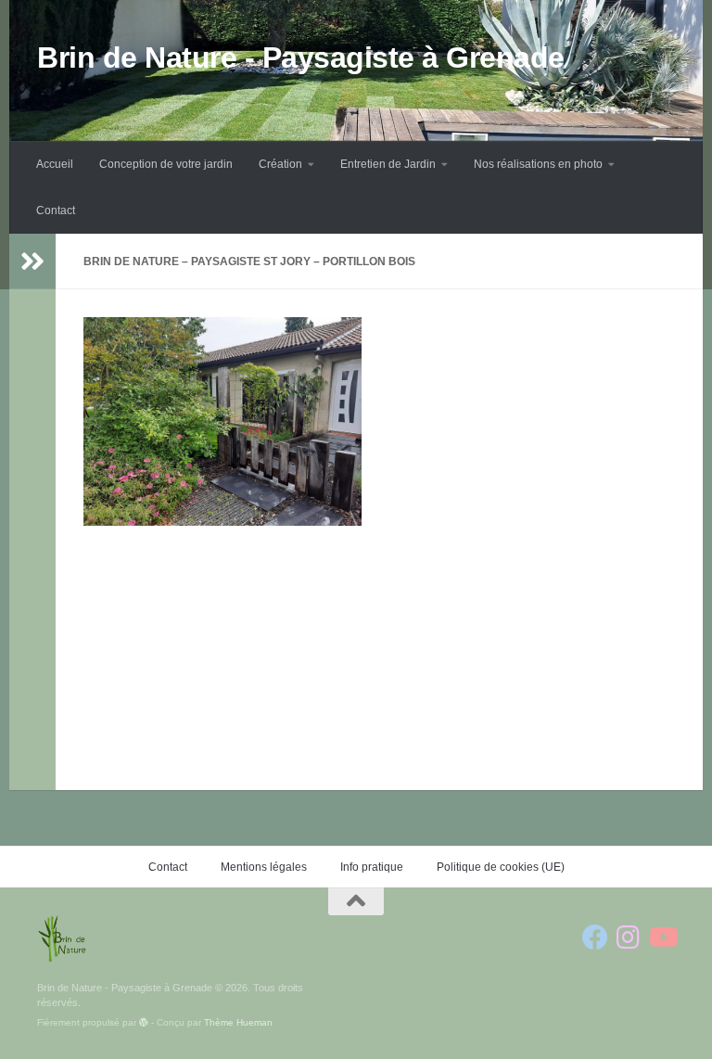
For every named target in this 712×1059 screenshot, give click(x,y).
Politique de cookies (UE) (501, 867)
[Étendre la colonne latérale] (32, 261)
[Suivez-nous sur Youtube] (662, 938)
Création (280, 164)
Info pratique (371, 867)
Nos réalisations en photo (538, 164)
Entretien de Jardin (388, 164)
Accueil (54, 164)
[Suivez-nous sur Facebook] (595, 938)
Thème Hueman (238, 1022)
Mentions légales (264, 867)
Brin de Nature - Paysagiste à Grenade (301, 57)
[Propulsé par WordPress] (143, 1022)
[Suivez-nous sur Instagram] (629, 938)
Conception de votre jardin (166, 164)
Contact (55, 210)
